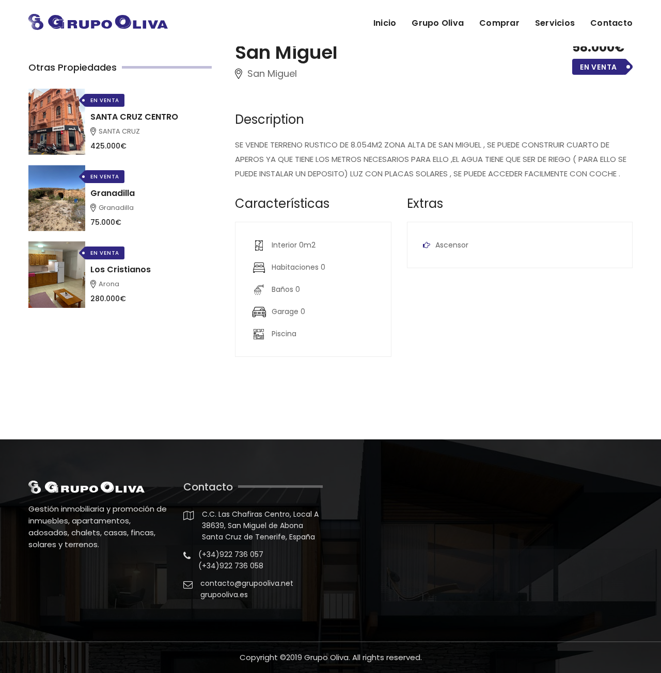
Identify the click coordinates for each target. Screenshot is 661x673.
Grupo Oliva (438, 23)
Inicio (385, 23)
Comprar (499, 23)
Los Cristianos (120, 269)
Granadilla (112, 193)
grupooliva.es (224, 594)
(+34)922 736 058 (230, 566)
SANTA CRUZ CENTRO (134, 117)
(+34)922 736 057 (230, 554)
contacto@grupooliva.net (246, 583)
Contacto (611, 23)
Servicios (555, 23)
